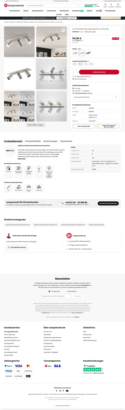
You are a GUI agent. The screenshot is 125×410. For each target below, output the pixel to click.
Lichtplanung (48, 343)
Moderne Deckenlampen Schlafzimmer (73, 225)
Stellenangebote (55, 340)
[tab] (13, 141)
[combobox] (53, 5)
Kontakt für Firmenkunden (108, 203)
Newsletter (47, 335)
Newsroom (47, 349)
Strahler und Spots (28, 22)
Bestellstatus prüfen (11, 338)
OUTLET (59, 15)
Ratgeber (55, 352)
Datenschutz (87, 335)
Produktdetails (33, 141)
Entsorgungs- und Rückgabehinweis (87, 394)
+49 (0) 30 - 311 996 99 (76, 202)
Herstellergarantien (10, 352)
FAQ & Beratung (9, 335)
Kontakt (6, 349)
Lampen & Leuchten (9, 22)
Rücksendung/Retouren (12, 340)
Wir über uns (48, 332)
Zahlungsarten (9, 343)
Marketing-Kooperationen (52, 338)
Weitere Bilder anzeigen (35, 125)
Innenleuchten (19, 22)
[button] (19, 74)
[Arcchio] (10, 151)
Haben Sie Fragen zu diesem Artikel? (109, 126)
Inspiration (47, 352)
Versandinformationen (11, 346)
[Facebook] (57, 391)
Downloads (66, 141)
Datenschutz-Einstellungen (35, 394)
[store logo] (14, 5)
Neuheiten (77, 11)
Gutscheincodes (49, 346)
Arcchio (91, 108)
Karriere (46, 340)
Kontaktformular (46, 312)
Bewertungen (51, 141)
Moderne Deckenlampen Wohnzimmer (45, 225)
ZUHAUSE (66, 18)
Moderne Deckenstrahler (96, 225)
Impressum (87, 338)
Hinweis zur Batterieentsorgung (69, 394)
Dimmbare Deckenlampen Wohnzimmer (18, 225)
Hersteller (77, 317)
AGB (84, 332)
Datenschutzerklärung (77, 312)
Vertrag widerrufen (11, 332)
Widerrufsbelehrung (89, 340)
